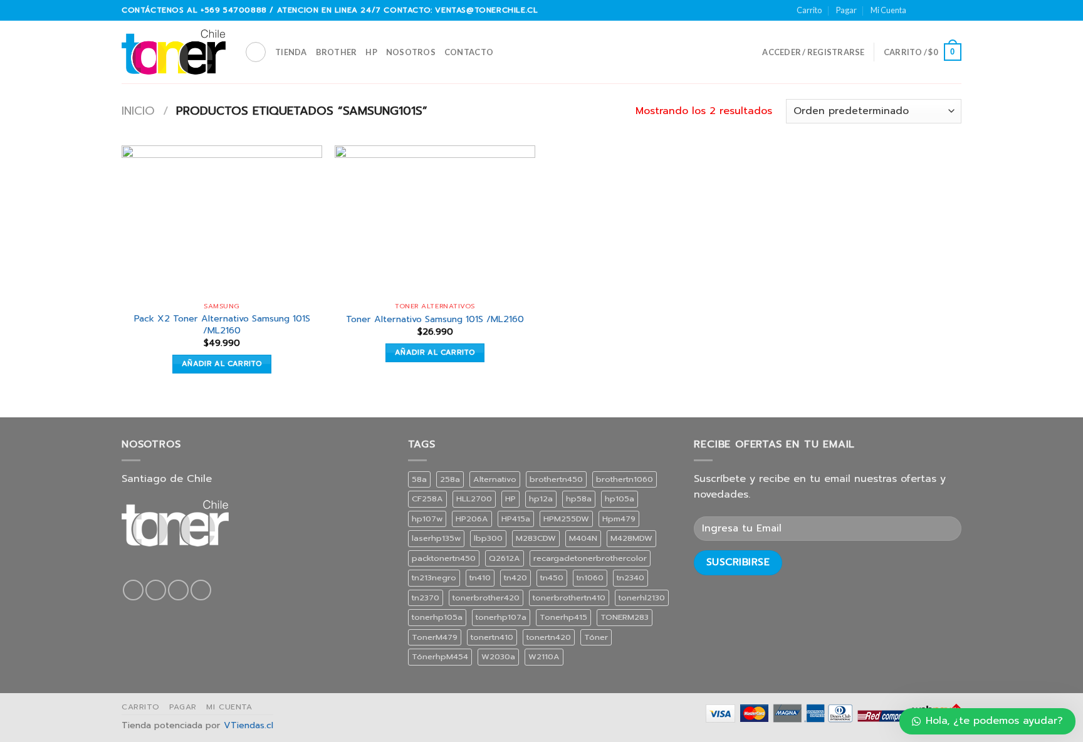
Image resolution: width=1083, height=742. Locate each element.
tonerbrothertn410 (569, 598)
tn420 (515, 577)
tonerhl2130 (642, 598)
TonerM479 (435, 637)
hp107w (427, 519)
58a (419, 479)
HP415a (515, 519)
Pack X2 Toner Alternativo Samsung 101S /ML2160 (222, 324)
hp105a (619, 498)
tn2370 (425, 598)
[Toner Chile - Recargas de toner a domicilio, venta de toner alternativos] (174, 52)
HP (371, 52)
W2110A (544, 656)
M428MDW (631, 538)
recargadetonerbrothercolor (590, 558)
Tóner (596, 637)
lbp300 (488, 538)
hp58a (579, 498)
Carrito (809, 10)
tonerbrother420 (486, 598)
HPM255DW (566, 519)
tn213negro (434, 577)
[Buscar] (256, 52)
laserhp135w (436, 538)
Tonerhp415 (563, 617)
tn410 (480, 577)
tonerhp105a (437, 617)
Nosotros (411, 52)
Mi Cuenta (888, 10)
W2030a (498, 656)
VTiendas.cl (248, 725)
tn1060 (590, 577)
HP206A (472, 519)
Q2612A (504, 558)
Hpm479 (619, 519)
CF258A (427, 498)
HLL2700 (474, 498)
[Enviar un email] (943, 10)
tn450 (551, 577)
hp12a (541, 498)
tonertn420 (548, 637)
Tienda (291, 52)
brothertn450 (556, 479)
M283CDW (536, 538)
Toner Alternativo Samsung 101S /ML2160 (435, 319)
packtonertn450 (444, 558)
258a (450, 479)
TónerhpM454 (440, 656)
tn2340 (630, 577)
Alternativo (494, 479)
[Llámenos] (955, 10)
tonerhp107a (501, 617)
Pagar (846, 10)
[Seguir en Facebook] (919, 10)
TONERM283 (624, 617)
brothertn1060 (624, 479)
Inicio (138, 111)
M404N (583, 538)
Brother (336, 52)
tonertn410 (492, 637)
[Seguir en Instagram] (931, 10)
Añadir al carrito (222, 363)
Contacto (468, 52)
